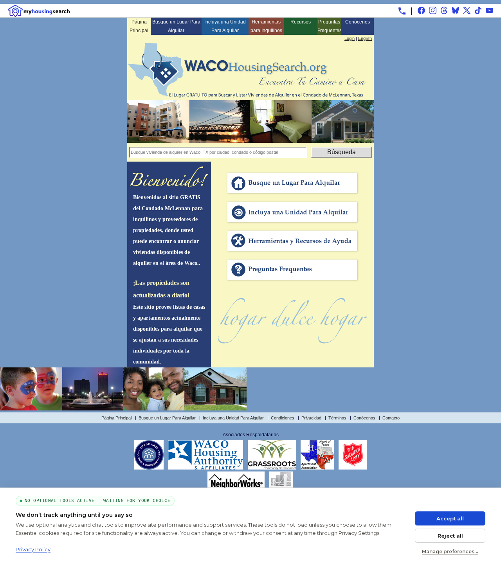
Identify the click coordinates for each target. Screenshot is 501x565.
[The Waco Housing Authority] (205, 468)
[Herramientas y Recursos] (292, 252)
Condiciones (282, 418)
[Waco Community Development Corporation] (272, 468)
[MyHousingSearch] (39, 11)
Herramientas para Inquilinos (266, 26)
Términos (337, 418)
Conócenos (357, 22)
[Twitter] (466, 10)
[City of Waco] (149, 468)
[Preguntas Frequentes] (292, 281)
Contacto (391, 418)
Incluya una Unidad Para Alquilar (225, 26)
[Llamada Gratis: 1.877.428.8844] (401, 10)
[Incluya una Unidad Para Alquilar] (292, 223)
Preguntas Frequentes (329, 26)
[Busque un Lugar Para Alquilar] (292, 195)
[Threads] (444, 10)
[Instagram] (432, 10)
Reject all (450, 536)
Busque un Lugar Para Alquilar (176, 26)
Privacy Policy (33, 549)
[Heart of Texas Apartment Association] (317, 468)
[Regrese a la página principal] (247, 95)
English (365, 38)
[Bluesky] (455, 10)
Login (349, 38)
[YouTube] (489, 10)
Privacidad (311, 418)
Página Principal (139, 26)
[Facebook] (421, 10)
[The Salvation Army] (353, 468)
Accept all (450, 518)
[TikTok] (478, 10)
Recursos (300, 22)
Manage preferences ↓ (450, 551)
